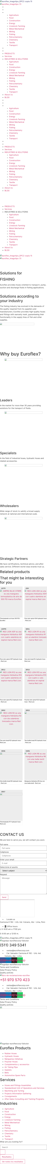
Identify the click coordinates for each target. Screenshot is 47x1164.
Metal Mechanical (16, 29)
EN (2, 199)
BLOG (7, 51)
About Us (9, 48)
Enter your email (7, 859)
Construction (14, 20)
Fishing (12, 34)
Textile (12, 42)
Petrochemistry (15, 37)
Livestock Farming (17, 26)
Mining (12, 31)
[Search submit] (2, 1152)
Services (8, 9)
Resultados (6, 1157)
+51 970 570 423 (15, 980)
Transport (13, 45)
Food (11, 18)
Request (3, 874)
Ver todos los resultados (12, 1161)
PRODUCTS (10, 7)
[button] (23, 203)
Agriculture (14, 15)
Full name (4, 844)
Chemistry (13, 40)
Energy (12, 23)
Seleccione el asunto (9, 867)
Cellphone (4, 852)
